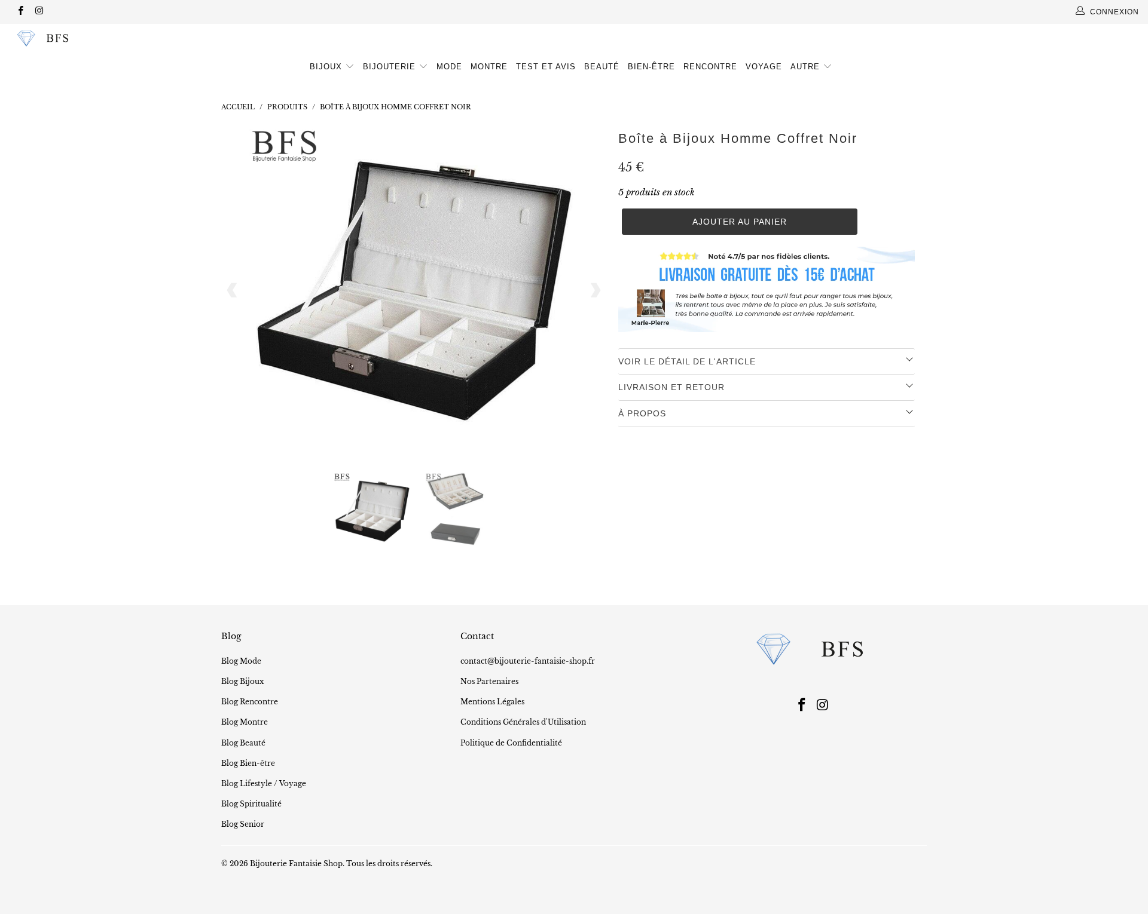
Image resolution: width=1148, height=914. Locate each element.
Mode (449, 66)
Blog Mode (241, 661)
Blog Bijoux (242, 681)
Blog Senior (242, 824)
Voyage (764, 66)
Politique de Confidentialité (511, 742)
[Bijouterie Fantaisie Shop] (98, 38)
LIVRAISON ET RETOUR (671, 387)
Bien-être (651, 66)
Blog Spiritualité (251, 803)
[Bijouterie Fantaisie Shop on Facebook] (20, 11)
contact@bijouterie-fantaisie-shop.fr (527, 661)
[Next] (595, 290)
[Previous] (233, 290)
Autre (806, 66)
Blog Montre (244, 721)
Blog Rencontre (249, 701)
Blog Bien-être (248, 763)
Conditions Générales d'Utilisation (523, 721)
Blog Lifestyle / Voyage (263, 783)
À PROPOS (642, 413)
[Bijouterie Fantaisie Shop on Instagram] (38, 11)
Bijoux (327, 66)
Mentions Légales (492, 701)
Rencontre (710, 66)
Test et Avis (546, 66)
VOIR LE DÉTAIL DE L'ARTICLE (687, 361)
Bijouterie (391, 66)
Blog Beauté (243, 742)
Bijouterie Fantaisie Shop (296, 863)
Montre (489, 66)
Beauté (601, 66)
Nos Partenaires (489, 681)
